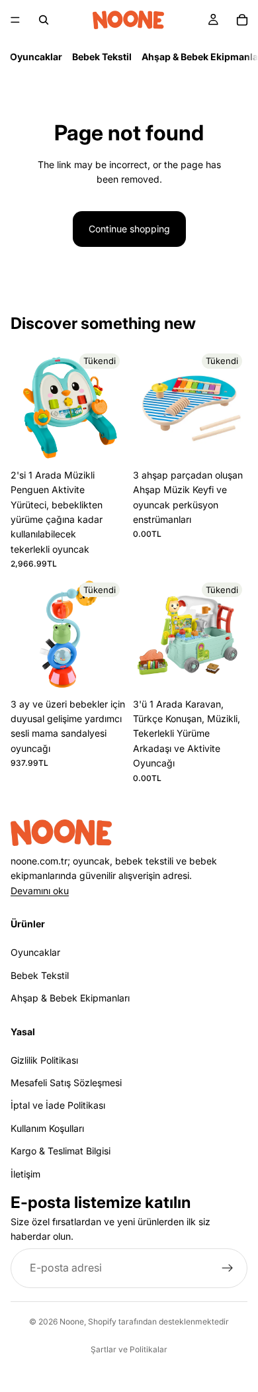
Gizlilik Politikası (44, 1059)
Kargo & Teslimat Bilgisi (60, 1150)
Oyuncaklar (36, 56)
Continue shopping (129, 228)
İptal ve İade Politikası (58, 1105)
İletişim (25, 1173)
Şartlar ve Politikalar (129, 1349)
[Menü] (15, 20)
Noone (72, 1321)
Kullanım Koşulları (47, 1127)
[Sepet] (242, 19)
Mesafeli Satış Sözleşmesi (66, 1082)
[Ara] (43, 19)
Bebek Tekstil (102, 56)
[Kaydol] (227, 1267)
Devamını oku (40, 890)
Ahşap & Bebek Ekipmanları (70, 997)
